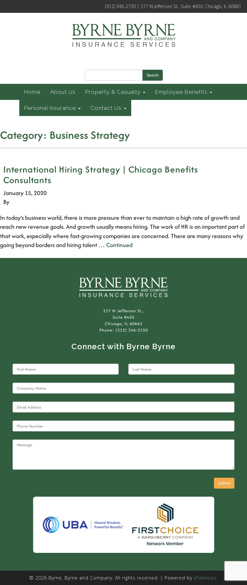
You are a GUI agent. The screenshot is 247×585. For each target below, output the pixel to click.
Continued (119, 245)
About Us (63, 92)
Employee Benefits (182, 92)
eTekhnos (205, 578)
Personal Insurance (51, 108)
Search (153, 75)
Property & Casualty (113, 92)
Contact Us (106, 108)
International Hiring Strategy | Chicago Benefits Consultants (100, 174)
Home (32, 92)
